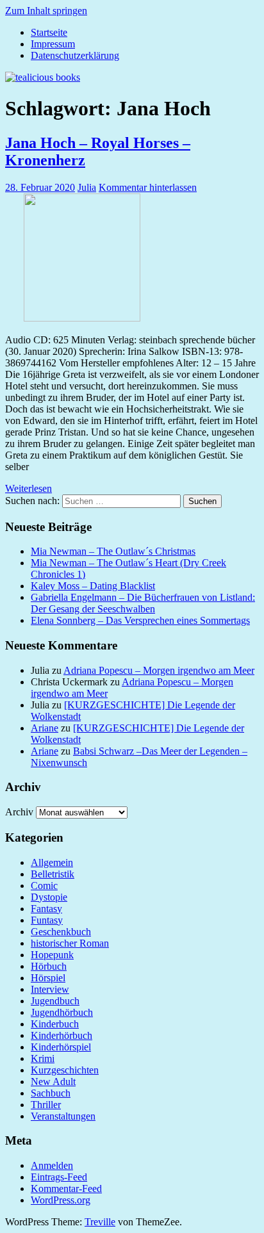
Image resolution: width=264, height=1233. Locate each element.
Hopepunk (52, 954)
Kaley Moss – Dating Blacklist (93, 585)
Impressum (53, 43)
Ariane (44, 728)
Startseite (49, 32)
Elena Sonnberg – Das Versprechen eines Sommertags (140, 620)
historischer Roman (70, 943)
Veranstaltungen (63, 1116)
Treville (100, 1221)
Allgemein (52, 862)
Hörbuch (49, 966)
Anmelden (52, 1165)
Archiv (19, 811)
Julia (87, 187)
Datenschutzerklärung (75, 55)
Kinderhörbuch (61, 1035)
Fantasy (46, 908)
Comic (44, 885)
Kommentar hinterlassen (148, 187)
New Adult (53, 1081)
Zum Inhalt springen (46, 10)
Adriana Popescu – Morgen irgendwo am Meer (158, 670)
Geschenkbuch (61, 931)
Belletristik (52, 874)
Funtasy (47, 920)
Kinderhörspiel (61, 1046)
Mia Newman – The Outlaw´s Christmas (113, 551)
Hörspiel (48, 977)
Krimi (42, 1058)
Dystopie (49, 897)
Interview (50, 989)
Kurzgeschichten (65, 1070)
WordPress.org (60, 1200)
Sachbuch (50, 1093)
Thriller (46, 1104)
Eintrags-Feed (59, 1177)
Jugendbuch (55, 1000)
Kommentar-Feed (66, 1188)
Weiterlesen (28, 488)
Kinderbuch (55, 1023)
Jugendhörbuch (62, 1012)
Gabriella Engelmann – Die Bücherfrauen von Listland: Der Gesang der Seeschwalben (143, 603)
